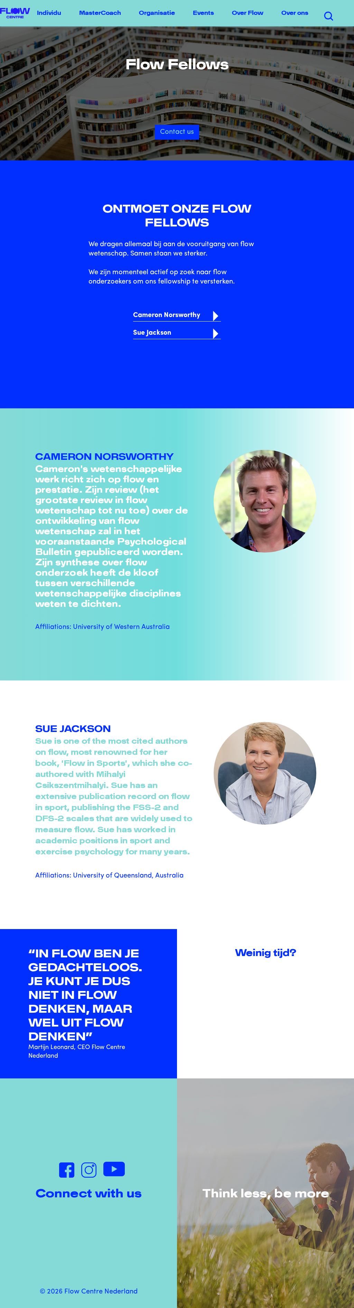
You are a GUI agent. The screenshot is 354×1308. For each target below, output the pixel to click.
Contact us (177, 132)
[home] (15, 13)
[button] (51, 13)
